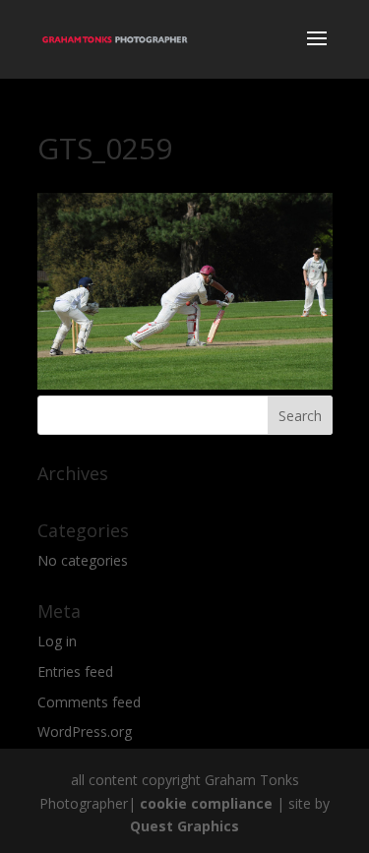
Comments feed (89, 702)
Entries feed (75, 671)
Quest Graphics (184, 826)
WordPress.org (84, 731)
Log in (57, 641)
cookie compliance (206, 803)
